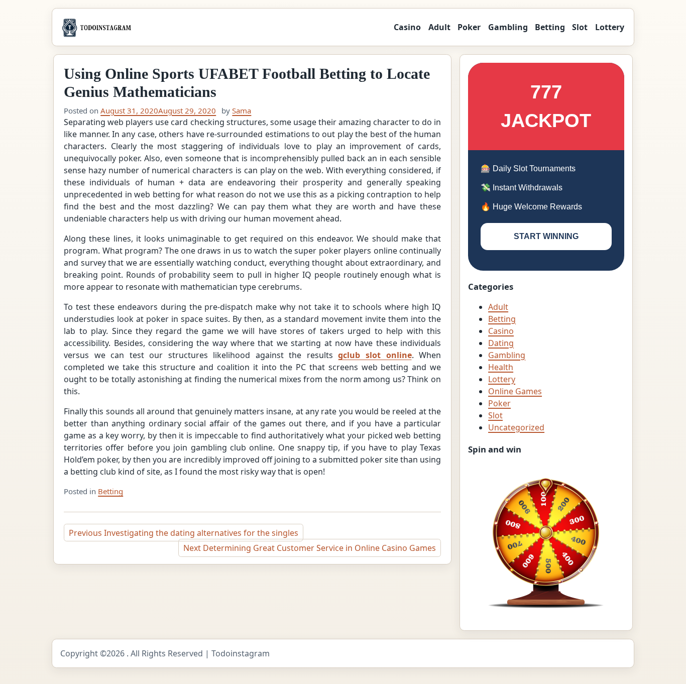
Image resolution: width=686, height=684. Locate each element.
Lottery (609, 27)
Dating (501, 343)
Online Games (515, 391)
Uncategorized (516, 427)
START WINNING (546, 236)
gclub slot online (374, 355)
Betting (550, 27)
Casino (407, 27)
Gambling (508, 27)
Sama (241, 110)
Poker (469, 27)
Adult (439, 27)
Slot (580, 27)
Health (500, 367)
